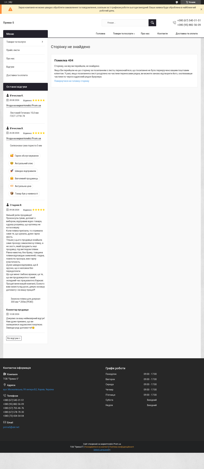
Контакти (162, 33)
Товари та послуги (123, 33)
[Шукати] (152, 22)
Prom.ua (117, 444)
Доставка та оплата (187, 33)
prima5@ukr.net (11, 427)
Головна (100, 33)
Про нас (145, 33)
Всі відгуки (12, 338)
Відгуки (10, 67)
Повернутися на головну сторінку (71, 81)
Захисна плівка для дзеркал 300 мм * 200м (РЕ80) (25, 300)
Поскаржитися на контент (96, 447)
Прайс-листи (13, 50)
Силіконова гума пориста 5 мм (26, 145)
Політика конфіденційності (121, 447)
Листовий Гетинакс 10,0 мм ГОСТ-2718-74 (24, 114)
